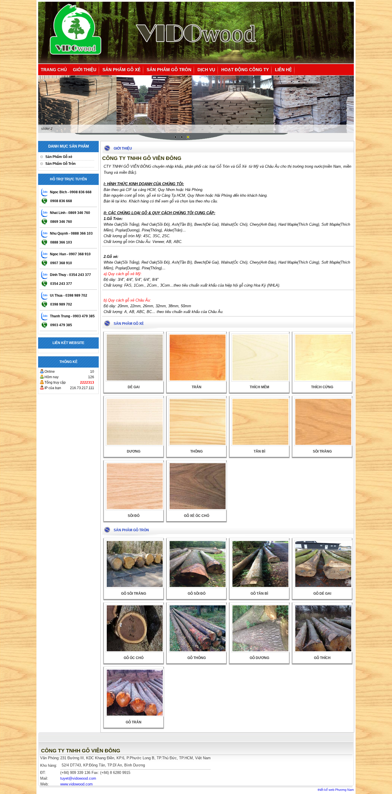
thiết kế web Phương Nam (336, 789)
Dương (133, 451)
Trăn (196, 387)
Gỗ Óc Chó (133, 658)
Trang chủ (54, 69)
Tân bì (259, 451)
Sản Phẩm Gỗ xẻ (121, 69)
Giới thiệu (84, 69)
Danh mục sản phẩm (68, 146)
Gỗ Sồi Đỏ (196, 594)
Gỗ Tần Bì (259, 594)
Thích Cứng (322, 387)
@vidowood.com (78, 778)
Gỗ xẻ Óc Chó (196, 516)
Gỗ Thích (322, 658)
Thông (196, 451)
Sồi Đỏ (133, 516)
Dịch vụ (206, 69)
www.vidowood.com (76, 784)
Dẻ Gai (133, 387)
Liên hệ (283, 69)
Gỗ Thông (196, 658)
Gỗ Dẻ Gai (322, 594)
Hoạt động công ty (245, 69)
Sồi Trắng (322, 451)
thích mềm (259, 387)
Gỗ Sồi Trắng (133, 594)
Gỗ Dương (259, 658)
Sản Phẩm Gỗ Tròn (169, 69)
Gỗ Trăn (133, 722)
